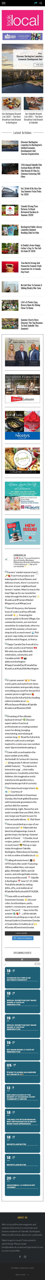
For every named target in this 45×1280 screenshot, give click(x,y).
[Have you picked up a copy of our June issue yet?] (22, 839)
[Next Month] (39, 964)
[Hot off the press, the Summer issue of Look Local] (22, 623)
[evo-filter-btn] (22, 959)
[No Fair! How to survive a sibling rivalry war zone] (10, 286)
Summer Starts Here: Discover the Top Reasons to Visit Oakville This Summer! (32, 324)
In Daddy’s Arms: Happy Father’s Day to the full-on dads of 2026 (31, 248)
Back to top (20, 1275)
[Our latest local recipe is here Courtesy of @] (22, 803)
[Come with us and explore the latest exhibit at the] (22, 767)
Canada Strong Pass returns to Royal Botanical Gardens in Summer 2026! (29, 210)
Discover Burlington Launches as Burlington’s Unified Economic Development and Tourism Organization (31, 147)
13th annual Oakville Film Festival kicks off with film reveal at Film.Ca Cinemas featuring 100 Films (31, 170)
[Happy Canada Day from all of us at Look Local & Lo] (22, 660)
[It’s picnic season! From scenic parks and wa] (22, 696)
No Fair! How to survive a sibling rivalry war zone (31, 286)
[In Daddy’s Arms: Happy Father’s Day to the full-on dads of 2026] (10, 248)
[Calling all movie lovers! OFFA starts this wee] (22, 875)
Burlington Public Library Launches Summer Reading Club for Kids (31, 229)
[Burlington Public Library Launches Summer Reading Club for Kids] (10, 230)
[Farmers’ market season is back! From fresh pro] (22, 587)
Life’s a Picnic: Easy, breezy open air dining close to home (30, 305)
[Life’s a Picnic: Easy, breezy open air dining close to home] (10, 305)
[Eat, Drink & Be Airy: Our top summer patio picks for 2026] (10, 191)
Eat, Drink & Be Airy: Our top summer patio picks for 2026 (31, 191)
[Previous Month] (36, 964)
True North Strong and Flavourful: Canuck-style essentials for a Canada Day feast (31, 267)
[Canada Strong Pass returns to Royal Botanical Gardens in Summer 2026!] (10, 210)
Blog (40, 53)
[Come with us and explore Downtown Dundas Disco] (22, 911)
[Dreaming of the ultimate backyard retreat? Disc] (22, 731)
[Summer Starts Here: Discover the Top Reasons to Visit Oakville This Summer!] (10, 323)
